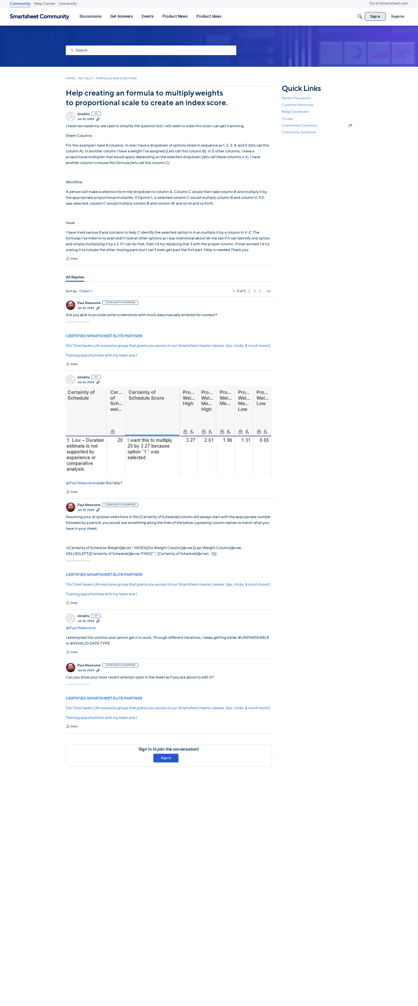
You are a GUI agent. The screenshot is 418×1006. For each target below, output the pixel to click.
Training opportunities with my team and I (101, 355)
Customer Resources (298, 105)
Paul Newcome (89, 303)
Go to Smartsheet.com (388, 3)
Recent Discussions (296, 98)
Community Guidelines (299, 132)
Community (20, 3)
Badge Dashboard (295, 111)
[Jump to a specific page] (268, 291)
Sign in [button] (166, 758)
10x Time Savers (168, 345)
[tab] (75, 277)
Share (72, 259)
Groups (287, 118)
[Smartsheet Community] (39, 16)
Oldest (84, 291)
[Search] (360, 16)
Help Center (44, 3)
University (68, 3)
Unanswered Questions (317, 125)
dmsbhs (83, 114)
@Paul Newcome (81, 483)
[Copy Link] (98, 119)
